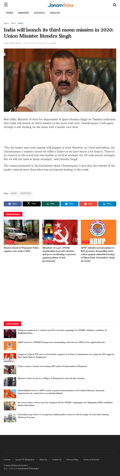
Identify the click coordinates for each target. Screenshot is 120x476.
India (20, 23)
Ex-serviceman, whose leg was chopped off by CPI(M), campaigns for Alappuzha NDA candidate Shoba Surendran (65, 404)
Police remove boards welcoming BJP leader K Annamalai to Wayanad (52, 367)
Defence (39, 13)
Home (6, 23)
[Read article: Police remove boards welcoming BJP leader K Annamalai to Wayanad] (10, 369)
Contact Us (56, 460)
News (9, 13)
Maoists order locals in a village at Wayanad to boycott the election (51, 379)
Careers (7, 460)
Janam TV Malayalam (24, 460)
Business (23, 13)
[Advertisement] (60, 138)
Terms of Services (91, 460)
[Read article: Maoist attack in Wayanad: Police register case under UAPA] (21, 232)
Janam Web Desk (12, 43)
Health (55, 13)
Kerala (9, 242)
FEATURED (25, 193)
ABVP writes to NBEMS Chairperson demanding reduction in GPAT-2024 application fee (61, 342)
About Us (43, 460)
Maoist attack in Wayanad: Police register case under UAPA (21, 250)
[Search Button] (114, 4)
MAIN (14, 193)
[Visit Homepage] (60, 4)
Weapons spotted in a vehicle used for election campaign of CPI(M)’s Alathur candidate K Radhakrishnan (62, 332)
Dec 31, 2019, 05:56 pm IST (35, 43)
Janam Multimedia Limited (16, 465)
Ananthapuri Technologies (28, 469)
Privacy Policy (72, 460)
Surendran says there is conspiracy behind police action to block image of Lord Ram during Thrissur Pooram (63, 416)
